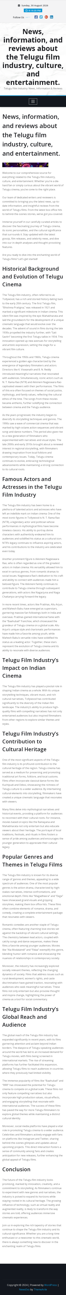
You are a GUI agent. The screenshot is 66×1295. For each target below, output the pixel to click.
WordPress (50, 1285)
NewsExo (24, 1289)
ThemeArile (40, 1289)
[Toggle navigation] (33, 101)
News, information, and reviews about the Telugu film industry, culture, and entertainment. (33, 57)
